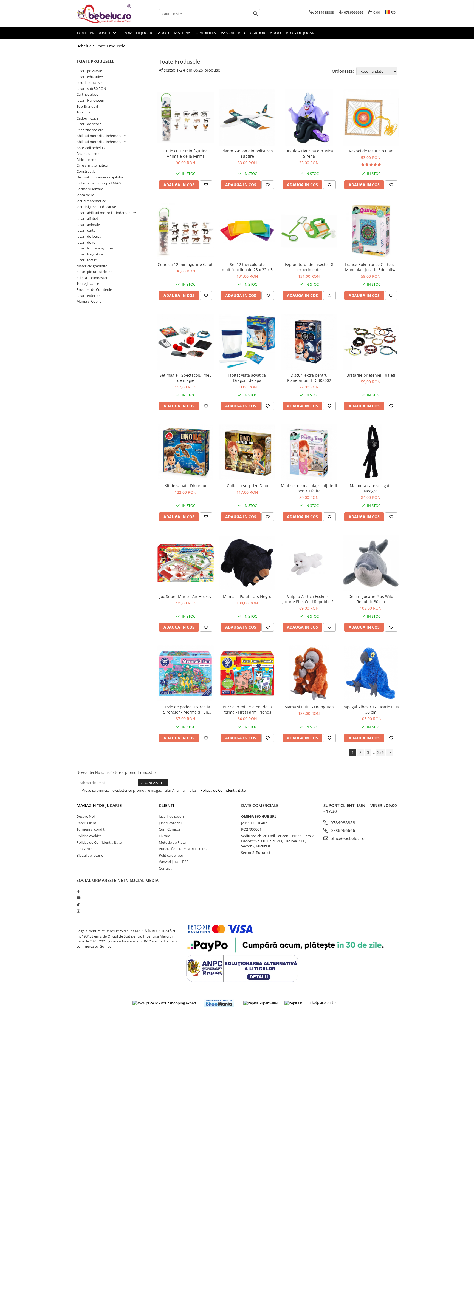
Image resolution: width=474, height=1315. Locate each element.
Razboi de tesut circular (371, 151)
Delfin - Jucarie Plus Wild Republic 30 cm (370, 599)
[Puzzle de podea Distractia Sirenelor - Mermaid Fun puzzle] (185, 673)
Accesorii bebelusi (91, 147)
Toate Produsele (94, 32)
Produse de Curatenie (94, 289)
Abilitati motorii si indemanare (101, 135)
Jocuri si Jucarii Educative (96, 206)
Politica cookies (89, 835)
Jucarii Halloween (90, 100)
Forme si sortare (90, 188)
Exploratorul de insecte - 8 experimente (309, 267)
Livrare (164, 835)
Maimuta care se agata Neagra (371, 488)
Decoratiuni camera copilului (100, 177)
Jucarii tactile (87, 259)
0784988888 (342, 822)
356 (380, 752)
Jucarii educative (90, 76)
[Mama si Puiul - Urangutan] (309, 673)
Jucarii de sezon (89, 123)
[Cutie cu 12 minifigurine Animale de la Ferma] (185, 117)
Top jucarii (85, 112)
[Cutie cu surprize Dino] (247, 452)
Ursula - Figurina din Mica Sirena (309, 153)
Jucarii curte (86, 230)
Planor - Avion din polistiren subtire (247, 153)
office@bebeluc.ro (347, 838)
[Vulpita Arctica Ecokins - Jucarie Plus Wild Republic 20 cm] (309, 563)
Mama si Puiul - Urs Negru (247, 596)
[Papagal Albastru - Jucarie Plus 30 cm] (371, 673)
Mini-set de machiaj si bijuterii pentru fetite (309, 488)
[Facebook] (78, 891)
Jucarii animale (88, 224)
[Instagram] (78, 910)
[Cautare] (255, 13)
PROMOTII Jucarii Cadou (145, 32)
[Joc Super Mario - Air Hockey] (185, 563)
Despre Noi (86, 816)
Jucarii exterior (88, 295)
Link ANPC (85, 848)
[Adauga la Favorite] (206, 184)
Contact (165, 868)
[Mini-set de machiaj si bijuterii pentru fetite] (309, 452)
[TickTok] (78, 904)
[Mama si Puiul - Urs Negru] (247, 563)
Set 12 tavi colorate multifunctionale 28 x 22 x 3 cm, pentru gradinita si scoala (247, 267)
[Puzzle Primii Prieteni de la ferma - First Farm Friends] (247, 673)
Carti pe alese (87, 94)
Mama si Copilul (89, 301)
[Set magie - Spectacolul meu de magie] (185, 342)
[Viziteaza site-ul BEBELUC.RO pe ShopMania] (219, 1003)
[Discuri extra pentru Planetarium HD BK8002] (309, 342)
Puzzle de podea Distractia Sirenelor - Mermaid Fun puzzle (185, 709)
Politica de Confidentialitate (223, 790)
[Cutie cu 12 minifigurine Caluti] (185, 231)
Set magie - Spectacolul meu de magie (186, 378)
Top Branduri (87, 106)
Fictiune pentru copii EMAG (99, 183)
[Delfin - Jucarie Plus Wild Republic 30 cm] (371, 563)
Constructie (86, 171)
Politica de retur (172, 855)
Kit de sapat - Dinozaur (186, 485)
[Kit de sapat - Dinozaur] (185, 452)
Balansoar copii (89, 153)
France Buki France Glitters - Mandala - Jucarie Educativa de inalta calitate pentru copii (371, 267)
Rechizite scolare (90, 129)
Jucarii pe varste (89, 70)
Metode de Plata (172, 842)
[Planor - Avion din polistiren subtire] (247, 117)
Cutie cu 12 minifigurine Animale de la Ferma (185, 153)
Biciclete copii (87, 159)
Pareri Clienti (87, 822)
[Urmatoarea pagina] (389, 752)
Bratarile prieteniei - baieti (370, 375)
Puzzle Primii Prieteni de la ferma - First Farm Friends (247, 709)
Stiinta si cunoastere (93, 277)
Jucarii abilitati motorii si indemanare (106, 212)
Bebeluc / (86, 46)
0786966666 (342, 830)
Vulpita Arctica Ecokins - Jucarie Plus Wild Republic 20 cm (309, 599)
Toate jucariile (88, 283)
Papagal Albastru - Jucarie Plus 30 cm (371, 709)
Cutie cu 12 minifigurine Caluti (186, 264)
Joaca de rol (86, 194)
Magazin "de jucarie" (100, 805)
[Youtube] (78, 897)
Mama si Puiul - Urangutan (309, 706)
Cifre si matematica (92, 165)
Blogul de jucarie (90, 855)
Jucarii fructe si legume (95, 248)
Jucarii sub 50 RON (91, 88)
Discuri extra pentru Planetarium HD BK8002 (309, 378)
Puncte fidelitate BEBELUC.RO (183, 848)
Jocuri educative (89, 82)
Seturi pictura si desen (94, 271)
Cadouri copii (87, 118)
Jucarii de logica (89, 236)
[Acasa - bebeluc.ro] (104, 13)
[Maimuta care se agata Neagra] (371, 452)
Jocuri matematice (91, 200)
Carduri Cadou (265, 32)
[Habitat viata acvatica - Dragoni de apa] (247, 342)
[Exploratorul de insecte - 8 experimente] (309, 231)
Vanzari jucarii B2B (173, 861)
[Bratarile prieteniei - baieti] (371, 342)
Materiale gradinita (92, 265)
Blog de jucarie (302, 32)
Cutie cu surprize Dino (247, 485)
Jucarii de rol (86, 242)
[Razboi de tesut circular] (371, 117)
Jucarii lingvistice (90, 254)
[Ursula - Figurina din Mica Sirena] (309, 117)
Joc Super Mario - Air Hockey (185, 596)
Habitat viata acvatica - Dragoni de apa (247, 378)
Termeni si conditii (91, 829)
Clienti (166, 805)
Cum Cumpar (169, 829)
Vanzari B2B (233, 32)
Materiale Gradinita (195, 32)
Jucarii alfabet (87, 218)
